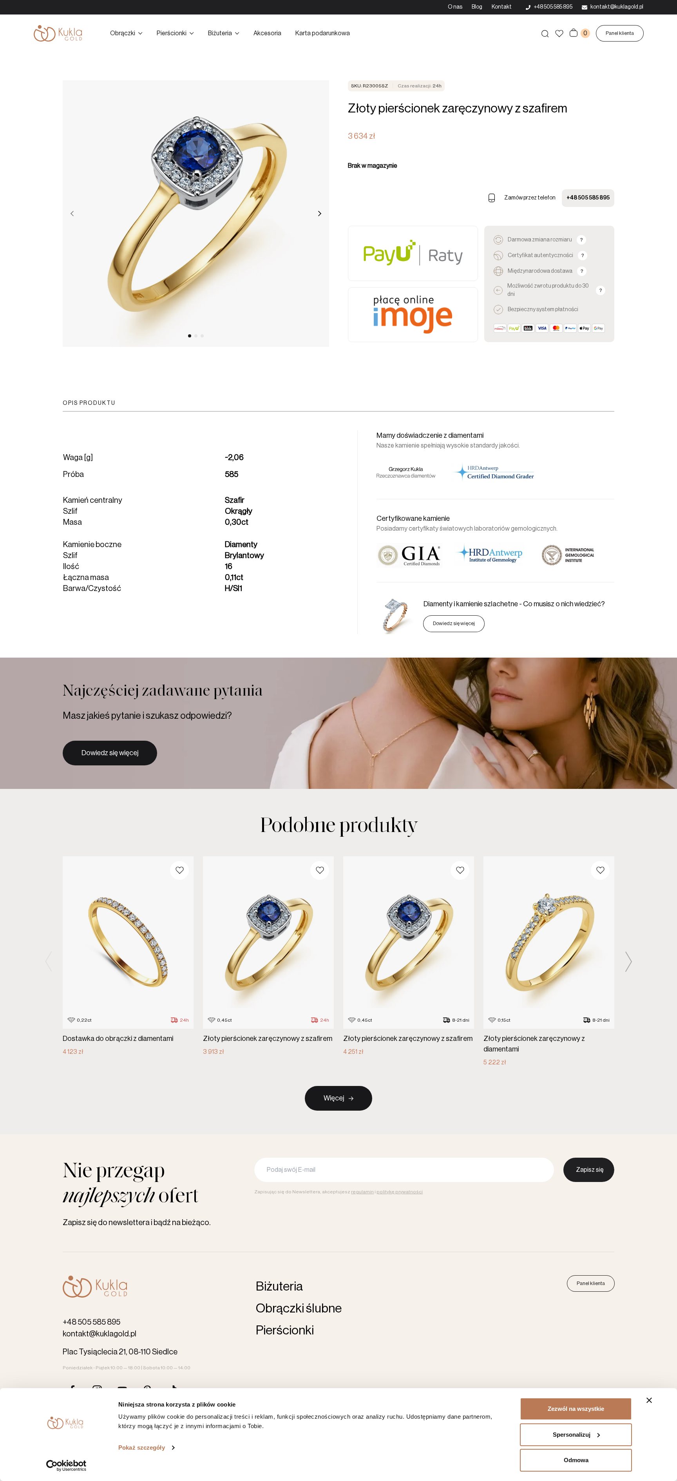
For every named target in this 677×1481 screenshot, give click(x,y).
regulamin (362, 1191)
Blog (477, 7)
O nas (455, 7)
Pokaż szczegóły (141, 1447)
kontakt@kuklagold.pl (99, 1334)
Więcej (334, 1098)
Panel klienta (620, 33)
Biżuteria (220, 33)
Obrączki (122, 33)
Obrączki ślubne (299, 1308)
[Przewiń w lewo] (72, 213)
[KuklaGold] (58, 33)
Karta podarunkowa (322, 33)
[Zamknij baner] (649, 1400)
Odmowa (576, 1460)
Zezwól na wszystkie (576, 1408)
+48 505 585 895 (588, 198)
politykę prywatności (400, 1191)
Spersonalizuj (571, 1434)
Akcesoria (267, 33)
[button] (179, 870)
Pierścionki (171, 33)
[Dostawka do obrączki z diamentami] (128, 956)
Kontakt (502, 7)
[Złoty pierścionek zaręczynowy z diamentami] (548, 962)
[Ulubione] (559, 33)
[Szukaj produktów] (545, 33)
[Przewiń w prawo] (319, 213)
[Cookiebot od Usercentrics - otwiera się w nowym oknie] (66, 1466)
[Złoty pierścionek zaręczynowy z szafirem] (268, 956)
